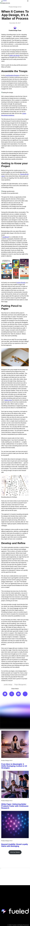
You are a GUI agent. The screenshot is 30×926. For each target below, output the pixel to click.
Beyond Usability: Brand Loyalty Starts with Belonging (14, 845)
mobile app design (14, 55)
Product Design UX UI (15, 7)
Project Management (20, 684)
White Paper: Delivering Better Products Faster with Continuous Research (14, 806)
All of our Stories (15, 852)
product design (8, 684)
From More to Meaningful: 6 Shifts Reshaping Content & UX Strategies (14, 766)
